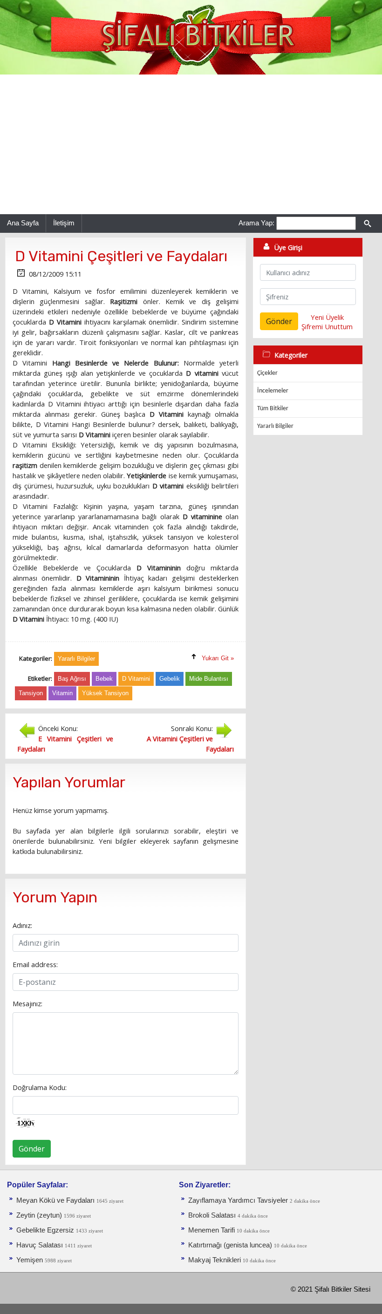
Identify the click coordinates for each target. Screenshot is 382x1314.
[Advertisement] (191, 144)
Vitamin (62, 693)
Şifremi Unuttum (327, 326)
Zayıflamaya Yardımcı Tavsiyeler (238, 1200)
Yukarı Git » (218, 658)
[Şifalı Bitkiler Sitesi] (191, 37)
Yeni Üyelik (327, 317)
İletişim (64, 223)
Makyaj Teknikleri (214, 1260)
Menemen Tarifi (211, 1230)
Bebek (104, 678)
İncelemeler (272, 390)
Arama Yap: (256, 223)
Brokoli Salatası (212, 1215)
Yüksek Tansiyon (105, 693)
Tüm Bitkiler (272, 408)
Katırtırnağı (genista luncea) (230, 1245)
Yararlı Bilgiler (275, 426)
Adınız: (22, 925)
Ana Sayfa (23, 223)
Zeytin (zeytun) (39, 1215)
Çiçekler (267, 373)
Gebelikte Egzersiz (45, 1230)
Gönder (32, 1149)
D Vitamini (136, 678)
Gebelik (169, 678)
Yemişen (29, 1260)
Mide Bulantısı (208, 678)
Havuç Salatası (39, 1245)
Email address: (35, 964)
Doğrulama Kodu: (40, 1087)
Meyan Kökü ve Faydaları (55, 1200)
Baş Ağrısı (72, 678)
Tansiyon (31, 693)
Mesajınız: (27, 1003)
